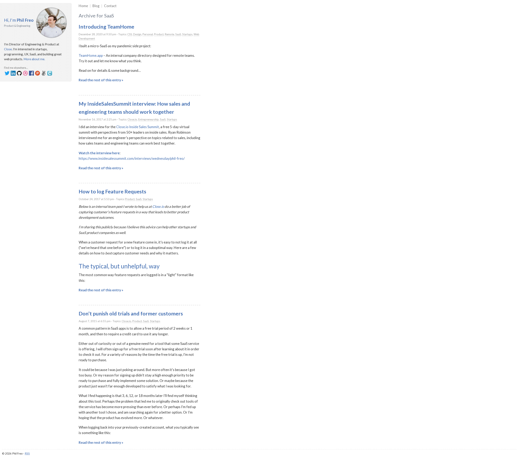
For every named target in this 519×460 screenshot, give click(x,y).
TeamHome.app (91, 55)
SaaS (178, 34)
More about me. (34, 59)
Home (83, 6)
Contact (110, 6)
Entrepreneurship (148, 119)
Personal (148, 34)
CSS (129, 34)
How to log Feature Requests (112, 191)
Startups (187, 34)
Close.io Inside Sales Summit (137, 127)
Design (137, 34)
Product (159, 34)
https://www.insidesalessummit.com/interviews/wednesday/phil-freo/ (132, 158)
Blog (96, 6)
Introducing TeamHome (106, 27)
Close (8, 49)
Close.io (132, 119)
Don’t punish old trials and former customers (131, 313)
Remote (169, 34)
